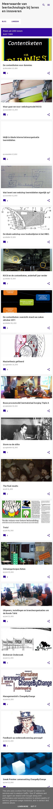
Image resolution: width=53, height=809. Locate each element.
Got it (33, 806)
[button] (48, 73)
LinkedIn (15, 21)
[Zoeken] (43, 5)
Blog (4, 21)
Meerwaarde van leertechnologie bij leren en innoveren (20, 7)
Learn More (23, 806)
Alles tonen (8, 34)
